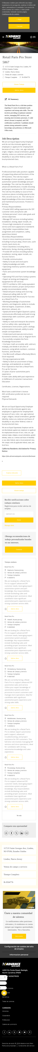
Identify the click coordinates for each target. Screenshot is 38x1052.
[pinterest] (30, 1032)
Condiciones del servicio (26, 1046)
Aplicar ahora (16, 609)
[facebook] (4, 1032)
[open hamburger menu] (3, 37)
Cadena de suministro (9, 1024)
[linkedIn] (9, 1032)
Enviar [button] (19, 520)
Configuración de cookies (10, 14)
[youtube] (25, 1032)
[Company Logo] (13, 37)
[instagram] (20, 1032)
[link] (9, 525)
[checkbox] (19, 84)
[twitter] (14, 1032)
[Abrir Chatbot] (4, 993)
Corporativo (6, 1016)
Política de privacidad (9, 1046)
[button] (19, 90)
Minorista (5, 1011)
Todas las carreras (8, 1001)
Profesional (6, 1020)
